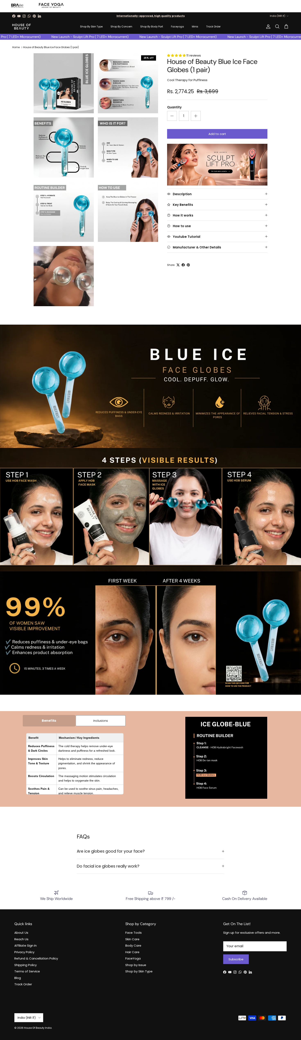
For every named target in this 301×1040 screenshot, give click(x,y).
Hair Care (132, 952)
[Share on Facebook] (183, 264)
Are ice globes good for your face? (111, 851)
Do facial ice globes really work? (108, 866)
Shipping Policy (25, 965)
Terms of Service (27, 971)
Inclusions (100, 720)
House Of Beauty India (38, 1028)
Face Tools (133, 932)
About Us (21, 932)
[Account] (267, 26)
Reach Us (21, 939)
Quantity (174, 107)
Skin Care (132, 939)
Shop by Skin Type (139, 971)
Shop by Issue (135, 965)
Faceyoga (177, 26)
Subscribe (236, 959)
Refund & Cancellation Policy (36, 958)
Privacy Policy (24, 952)
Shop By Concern (121, 26)
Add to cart (217, 134)
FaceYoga (133, 958)
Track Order (213, 26)
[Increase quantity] (196, 116)
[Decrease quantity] (172, 116)
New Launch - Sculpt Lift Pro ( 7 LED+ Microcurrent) (73, 37)
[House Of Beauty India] (21, 26)
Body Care (133, 945)
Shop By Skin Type (91, 26)
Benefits (49, 720)
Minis (195, 26)
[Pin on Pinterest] (188, 264)
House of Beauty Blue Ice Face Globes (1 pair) (51, 47)
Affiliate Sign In (25, 945)
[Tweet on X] (178, 264)
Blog (17, 978)
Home (16, 47)
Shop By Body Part (151, 26)
